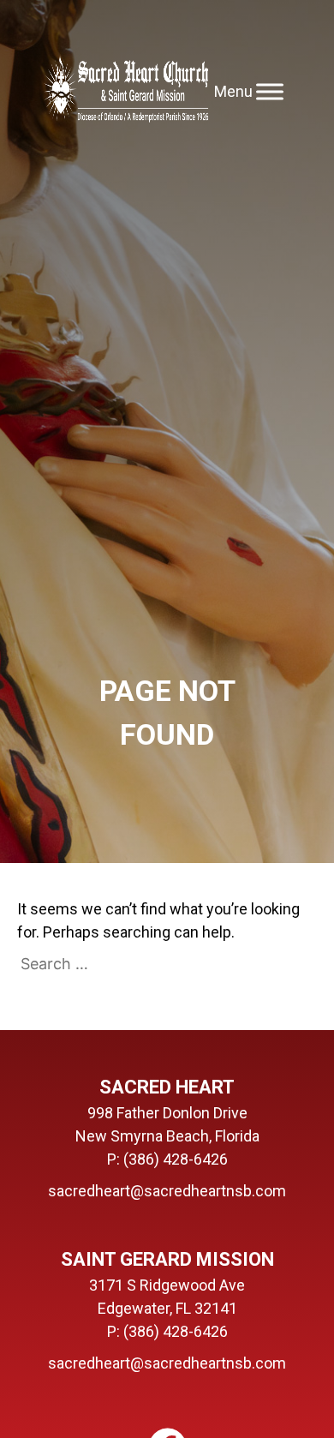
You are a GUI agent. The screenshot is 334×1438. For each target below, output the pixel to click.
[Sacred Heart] (126, 91)
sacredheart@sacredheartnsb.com (167, 1191)
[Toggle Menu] (269, 91)
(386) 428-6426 (175, 1159)
